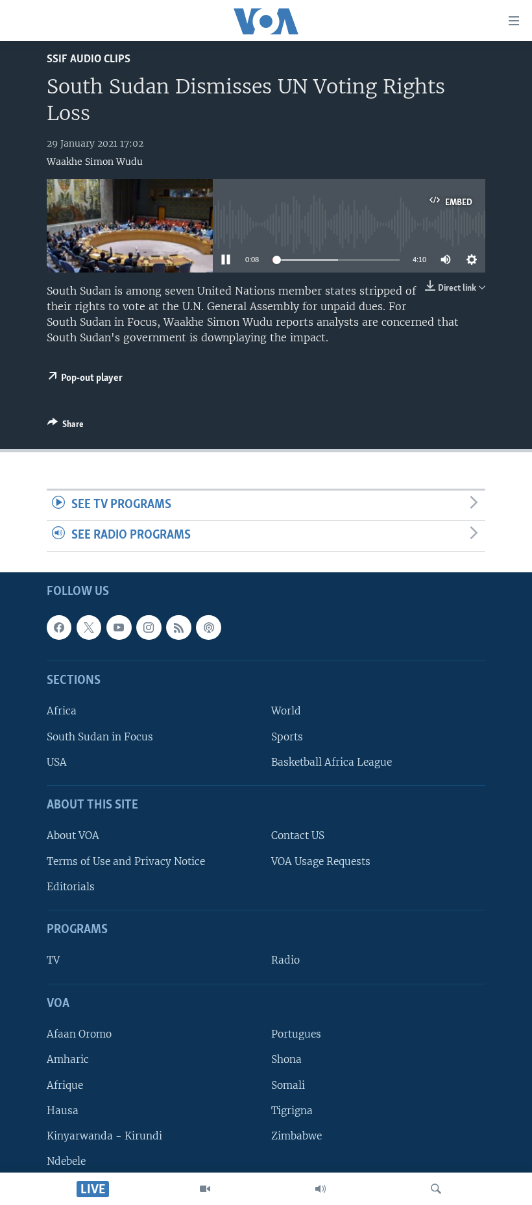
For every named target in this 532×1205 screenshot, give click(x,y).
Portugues (296, 1034)
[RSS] (178, 627)
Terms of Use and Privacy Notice (126, 861)
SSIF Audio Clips (88, 59)
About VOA (73, 835)
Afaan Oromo (79, 1034)
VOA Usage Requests (320, 861)
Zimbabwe (296, 1136)
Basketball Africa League (331, 762)
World (286, 711)
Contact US (297, 835)
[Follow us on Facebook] (59, 627)
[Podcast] (208, 627)
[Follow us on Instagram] (148, 627)
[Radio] (320, 1189)
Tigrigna (292, 1110)
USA (57, 762)
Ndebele (66, 1161)
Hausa (63, 1110)
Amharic (68, 1059)
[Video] (205, 1189)
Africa (62, 711)
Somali (288, 1084)
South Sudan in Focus (100, 736)
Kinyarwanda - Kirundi (104, 1136)
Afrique (65, 1084)
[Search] (436, 1189)
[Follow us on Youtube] (118, 627)
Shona (286, 1059)
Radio (285, 960)
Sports (287, 736)
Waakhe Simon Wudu (95, 161)
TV (53, 960)
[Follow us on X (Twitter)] (89, 627)
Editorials (71, 887)
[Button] (65, 426)
